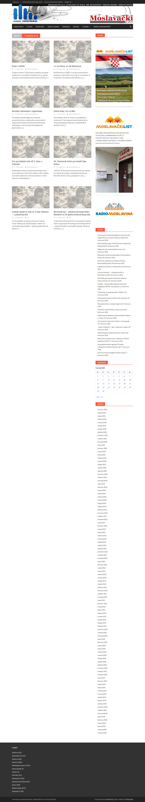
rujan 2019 (101, 678)
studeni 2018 (102, 710)
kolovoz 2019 (102, 681)
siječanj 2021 (102, 626)
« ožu (97, 397)
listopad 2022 (102, 558)
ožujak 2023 (102, 542)
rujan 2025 (101, 445)
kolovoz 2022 (102, 565)
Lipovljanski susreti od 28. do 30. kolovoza (112, 298)
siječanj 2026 (102, 432)
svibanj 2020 (102, 652)
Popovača (40, 27)
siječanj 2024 (102, 510)
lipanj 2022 (101, 571)
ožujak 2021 (102, 620)
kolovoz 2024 (102, 487)
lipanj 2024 (101, 493)
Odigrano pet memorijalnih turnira (110, 249)
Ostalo (76, 27)
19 (119, 384)
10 (109, 380)
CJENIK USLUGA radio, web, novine (32, 2)
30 (103, 391)
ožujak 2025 (102, 464)
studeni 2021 (102, 594)
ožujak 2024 (102, 503)
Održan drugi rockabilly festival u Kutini (112, 333)
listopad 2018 (102, 713)
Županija (66, 27)
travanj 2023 (102, 539)
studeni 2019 (102, 671)
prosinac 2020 (103, 629)
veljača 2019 (102, 700)
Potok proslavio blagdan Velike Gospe (111, 353)
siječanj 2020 (102, 665)
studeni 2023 (102, 516)
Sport (14, 785)
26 (119, 387)
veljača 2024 (102, 506)
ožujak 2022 (102, 581)
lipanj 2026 (101, 416)
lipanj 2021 (101, 610)
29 (98, 391)
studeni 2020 (102, 632)
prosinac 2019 (103, 668)
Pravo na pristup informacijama (54, 2)
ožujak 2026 (102, 426)
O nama (85, 27)
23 (103, 387)
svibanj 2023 (102, 535)
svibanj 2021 (102, 613)
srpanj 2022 (102, 568)
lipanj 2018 (101, 726)
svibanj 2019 (102, 691)
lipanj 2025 (101, 455)
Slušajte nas (68, 2)
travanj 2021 (102, 616)
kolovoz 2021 (102, 603)
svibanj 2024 (102, 497)
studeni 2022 (102, 555)
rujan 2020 (101, 639)
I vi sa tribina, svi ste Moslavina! (67, 66)
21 (130, 384)
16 (103, 384)
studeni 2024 (102, 477)
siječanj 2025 (102, 471)
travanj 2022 (102, 578)
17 (109, 384)
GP (28, 217)
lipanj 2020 (101, 649)
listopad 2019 (102, 674)
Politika (15, 775)
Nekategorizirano (18, 765)
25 (114, 387)
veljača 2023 (102, 545)
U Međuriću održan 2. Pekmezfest (110, 267)
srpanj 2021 (102, 607)
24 (109, 387)
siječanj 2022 (102, 587)
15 (98, 384)
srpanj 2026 (102, 413)
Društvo (15, 752)
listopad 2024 (102, 481)
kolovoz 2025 (102, 448)
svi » (101, 397)
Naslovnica (18, 27)
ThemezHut (129, 799)
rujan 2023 (101, 523)
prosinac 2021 (103, 590)
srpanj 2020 (102, 645)
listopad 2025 (102, 442)
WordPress (109, 799)
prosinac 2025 (103, 435)
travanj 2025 (102, 461)
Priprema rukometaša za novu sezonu (111, 310)
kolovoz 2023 (102, 526)
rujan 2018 (101, 717)
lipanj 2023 (101, 532)
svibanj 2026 (102, 419)
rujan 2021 (101, 600)
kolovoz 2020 (102, 642)
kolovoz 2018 (102, 720)
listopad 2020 (102, 636)
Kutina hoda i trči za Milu (64, 111)
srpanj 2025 (102, 451)
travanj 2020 (102, 655)
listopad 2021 (102, 597)
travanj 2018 (102, 733)
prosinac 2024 (103, 474)
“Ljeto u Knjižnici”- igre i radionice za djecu (113, 327)
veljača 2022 (102, 584)
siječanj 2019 (102, 704)
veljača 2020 (102, 662)
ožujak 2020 (102, 658)
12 (119, 380)
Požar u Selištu (18, 66)
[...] (47, 78)
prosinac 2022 (103, 552)
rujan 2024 (101, 484)
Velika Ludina (53, 27)
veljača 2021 (102, 623)
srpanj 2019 (102, 684)
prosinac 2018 (103, 707)
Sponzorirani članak (19, 782)
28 (130, 387)
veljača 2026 (102, 429)
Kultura (15, 759)
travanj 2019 (102, 694)
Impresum (16, 2)
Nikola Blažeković (32, 69)
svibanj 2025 (102, 458)
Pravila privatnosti (102, 27)
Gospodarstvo (17, 756)
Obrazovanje (16, 769)
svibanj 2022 (102, 574)
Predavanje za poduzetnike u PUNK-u (111, 292)
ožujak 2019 (102, 697)
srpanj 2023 (102, 529)
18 (114, 384)
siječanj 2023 (102, 548)
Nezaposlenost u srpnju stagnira (109, 304)
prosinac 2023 (103, 513)
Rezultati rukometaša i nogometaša (27, 111)
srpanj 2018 (102, 723)
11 (114, 380)
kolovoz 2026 (102, 409)
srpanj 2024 (102, 490)
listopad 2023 (102, 519)
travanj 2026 (102, 422)
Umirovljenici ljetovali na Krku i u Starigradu (113, 321)
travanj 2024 (102, 500)
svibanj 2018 (102, 729)
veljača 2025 (102, 468)
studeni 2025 (102, 439)
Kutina (29, 27)
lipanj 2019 (101, 687)
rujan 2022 (101, 561)
